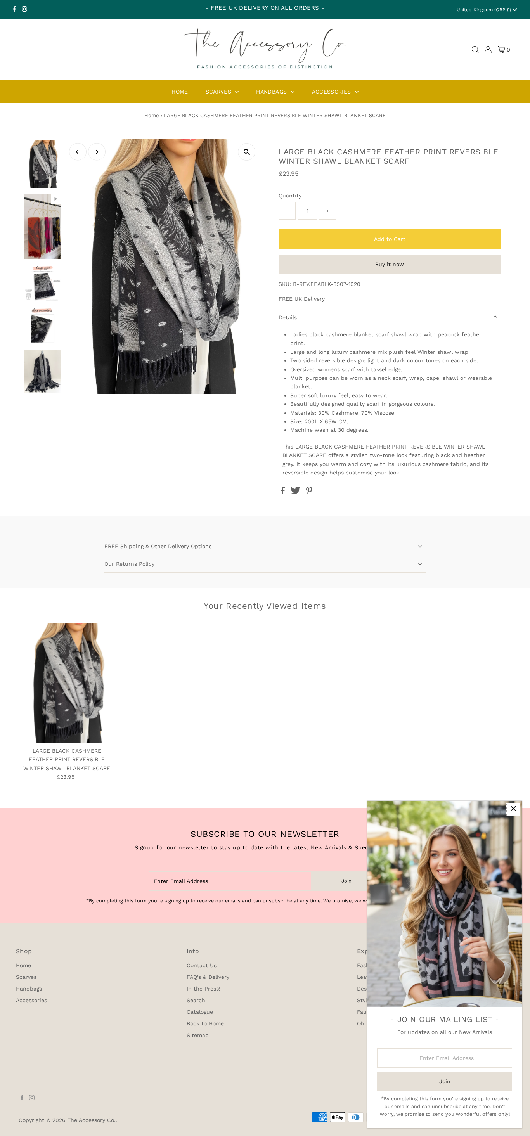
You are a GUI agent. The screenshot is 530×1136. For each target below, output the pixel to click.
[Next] (97, 152)
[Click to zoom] (246, 152)
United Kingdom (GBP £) (485, 9)
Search (196, 1000)
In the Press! (203, 988)
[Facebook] (14, 9)
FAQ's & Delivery (208, 977)
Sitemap (198, 1035)
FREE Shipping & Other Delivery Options (157, 546)
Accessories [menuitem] (332, 91)
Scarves (26, 977)
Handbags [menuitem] (272, 91)
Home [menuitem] (179, 91)
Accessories (31, 1000)
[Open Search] (475, 49)
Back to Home (205, 1023)
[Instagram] (24, 9)
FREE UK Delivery (302, 298)
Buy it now (389, 264)
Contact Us (202, 965)
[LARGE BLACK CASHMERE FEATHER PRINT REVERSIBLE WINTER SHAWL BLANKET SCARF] (66, 683)
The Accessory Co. (92, 1120)
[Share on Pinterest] (309, 492)
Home (151, 115)
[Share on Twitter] (296, 492)
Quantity (290, 195)
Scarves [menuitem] (220, 91)
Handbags (29, 988)
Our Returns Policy (129, 564)
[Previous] (78, 152)
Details (288, 317)
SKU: (285, 284)
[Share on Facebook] (284, 492)
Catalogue (200, 1012)
